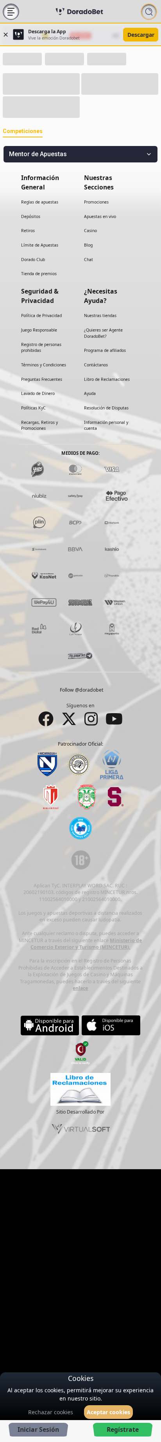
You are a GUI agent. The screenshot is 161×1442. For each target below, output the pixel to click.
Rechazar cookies (50, 1412)
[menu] (11, 11)
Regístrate (123, 1429)
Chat (88, 271)
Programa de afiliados (105, 363)
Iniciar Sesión (38, 1429)
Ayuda (90, 406)
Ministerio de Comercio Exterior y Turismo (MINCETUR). (86, 956)
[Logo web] (79, 11)
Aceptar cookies (108, 1412)
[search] (149, 11)
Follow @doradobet (81, 702)
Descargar (140, 34)
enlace (80, 1000)
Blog (88, 257)
